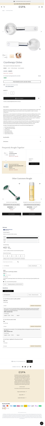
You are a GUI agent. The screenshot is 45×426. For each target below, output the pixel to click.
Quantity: (5, 90)
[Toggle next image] (41, 31)
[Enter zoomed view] (40, 49)
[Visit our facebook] (22, 366)
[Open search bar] (4, 7)
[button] (41, 423)
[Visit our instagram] (25, 366)
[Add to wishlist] (39, 98)
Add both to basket (34, 163)
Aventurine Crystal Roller (11, 202)
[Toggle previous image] (3, 31)
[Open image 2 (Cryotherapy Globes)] (12, 55)
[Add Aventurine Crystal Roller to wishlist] (19, 183)
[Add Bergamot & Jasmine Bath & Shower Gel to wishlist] (39, 183)
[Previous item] (3, 199)
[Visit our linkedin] (30, 366)
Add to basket (11, 214)
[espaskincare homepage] (22, 7)
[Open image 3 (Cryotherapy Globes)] (18, 55)
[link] (39, 7)
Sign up (29, 361)
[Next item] (41, 199)
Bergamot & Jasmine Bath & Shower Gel (32, 202)
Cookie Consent (22, 386)
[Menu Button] (1, 7)
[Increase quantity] (12, 93)
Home (3, 10)
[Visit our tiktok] (28, 366)
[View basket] (42, 7)
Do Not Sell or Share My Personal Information (22, 388)
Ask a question (21, 68)
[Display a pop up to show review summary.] (36, 206)
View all (39, 75)
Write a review (14, 68)
